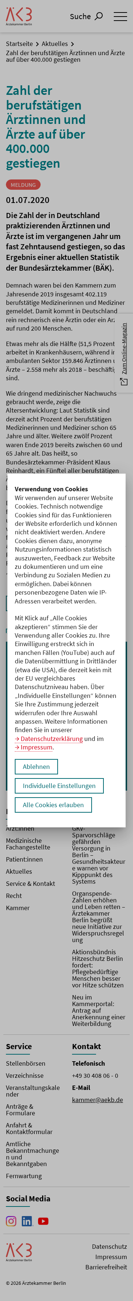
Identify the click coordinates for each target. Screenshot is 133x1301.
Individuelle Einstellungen (59, 785)
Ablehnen (36, 766)
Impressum (36, 747)
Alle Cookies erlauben (53, 805)
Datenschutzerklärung (52, 738)
